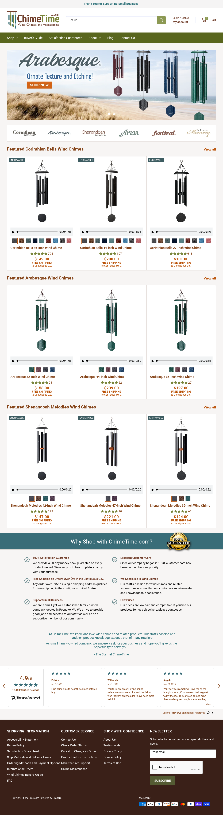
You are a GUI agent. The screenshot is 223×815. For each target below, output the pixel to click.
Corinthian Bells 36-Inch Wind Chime (36, 248)
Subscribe (162, 780)
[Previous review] (4, 687)
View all (210, 149)
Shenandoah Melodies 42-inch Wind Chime (40, 506)
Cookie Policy (112, 757)
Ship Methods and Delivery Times (29, 757)
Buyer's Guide (33, 38)
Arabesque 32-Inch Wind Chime (32, 377)
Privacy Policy (112, 751)
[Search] (161, 20)
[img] (26, 684)
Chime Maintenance (74, 769)
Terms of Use (112, 763)
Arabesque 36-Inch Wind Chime (172, 377)
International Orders (20, 769)
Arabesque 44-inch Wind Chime (102, 377)
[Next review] (219, 687)
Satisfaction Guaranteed (65, 38)
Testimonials (111, 745)
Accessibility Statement (22, 739)
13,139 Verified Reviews (25, 689)
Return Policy (15, 745)
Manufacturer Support (75, 763)
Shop (10, 38)
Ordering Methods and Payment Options (33, 763)
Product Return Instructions (79, 757)
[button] (39, 253)
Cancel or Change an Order (78, 751)
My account (180, 22)
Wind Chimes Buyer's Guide (25, 774)
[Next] (216, 213)
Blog (110, 38)
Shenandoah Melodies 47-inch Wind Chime (110, 506)
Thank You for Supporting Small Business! (111, 3)
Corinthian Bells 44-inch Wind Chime (106, 248)
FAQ (10, 780)
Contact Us (127, 38)
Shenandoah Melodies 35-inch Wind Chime (180, 506)
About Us (95, 38)
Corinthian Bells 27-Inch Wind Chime (175, 248)
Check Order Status (74, 745)
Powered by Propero (50, 798)
